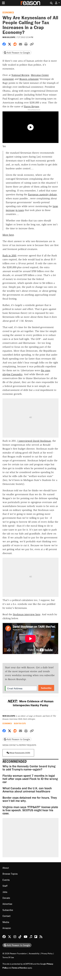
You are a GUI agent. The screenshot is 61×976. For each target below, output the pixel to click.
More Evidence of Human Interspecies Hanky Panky (30, 703)
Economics (8, 12)
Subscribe (46, 687)
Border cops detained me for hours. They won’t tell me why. (30, 799)
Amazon (7, 928)
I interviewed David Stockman (34, 440)
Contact (6, 915)
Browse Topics (10, 873)
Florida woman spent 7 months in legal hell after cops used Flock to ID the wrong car (30, 779)
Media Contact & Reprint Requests (19, 745)
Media (6, 922)
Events (6, 879)
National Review (20, 75)
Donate (6, 897)
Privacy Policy (47, 953)
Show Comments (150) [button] (19, 752)
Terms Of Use (8, 957)
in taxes (19, 210)
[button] (57, 3)
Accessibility (34, 953)
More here (8, 234)
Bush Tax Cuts (20, 723)
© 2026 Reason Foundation (15, 953)
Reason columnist (29, 79)
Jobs (5, 891)
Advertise (7, 903)
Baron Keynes (31, 106)
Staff (5, 885)
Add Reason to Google (18, 52)
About (6, 867)
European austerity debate (42, 194)
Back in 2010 (9, 255)
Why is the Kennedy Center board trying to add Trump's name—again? (29, 767)
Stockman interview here (26, 614)
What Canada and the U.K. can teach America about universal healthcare (27, 789)
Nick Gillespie (9, 37)
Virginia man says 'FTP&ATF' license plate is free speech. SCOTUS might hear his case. (30, 810)
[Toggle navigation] (3, 3)
